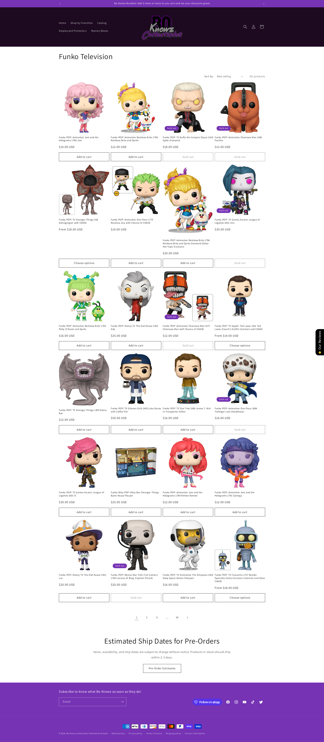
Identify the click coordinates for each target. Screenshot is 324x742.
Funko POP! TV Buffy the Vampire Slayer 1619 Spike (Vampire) (188, 139)
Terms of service (154, 733)
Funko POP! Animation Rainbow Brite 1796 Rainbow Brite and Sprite (134, 139)
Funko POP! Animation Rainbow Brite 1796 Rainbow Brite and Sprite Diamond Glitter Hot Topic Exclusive (186, 243)
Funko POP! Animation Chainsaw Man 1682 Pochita (238, 139)
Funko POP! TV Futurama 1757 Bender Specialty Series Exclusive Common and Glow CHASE (240, 578)
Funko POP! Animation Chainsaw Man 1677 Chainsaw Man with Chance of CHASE (186, 328)
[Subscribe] (122, 701)
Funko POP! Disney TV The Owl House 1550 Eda (134, 328)
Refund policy (118, 733)
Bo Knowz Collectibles (77, 733)
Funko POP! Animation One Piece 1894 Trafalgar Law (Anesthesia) (236, 410)
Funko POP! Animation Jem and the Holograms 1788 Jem (78, 139)
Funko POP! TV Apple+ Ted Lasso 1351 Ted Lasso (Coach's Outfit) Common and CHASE (239, 328)
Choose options (84, 263)
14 (177, 617)
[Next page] (187, 617)
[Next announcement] (264, 3)
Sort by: (208, 76)
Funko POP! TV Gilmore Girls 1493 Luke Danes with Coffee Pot (136, 410)
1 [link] (136, 617)
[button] (245, 27)
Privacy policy (135, 733)
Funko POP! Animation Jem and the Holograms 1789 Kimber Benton (182, 494)
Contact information (195, 733)
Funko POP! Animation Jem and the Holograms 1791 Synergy (234, 494)
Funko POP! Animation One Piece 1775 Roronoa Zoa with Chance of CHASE (132, 221)
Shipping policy (173, 733)
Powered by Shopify (98, 733)
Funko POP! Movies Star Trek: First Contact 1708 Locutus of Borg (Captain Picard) (134, 576)
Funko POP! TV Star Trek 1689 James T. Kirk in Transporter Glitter (187, 410)
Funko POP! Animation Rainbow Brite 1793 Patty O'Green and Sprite (82, 328)
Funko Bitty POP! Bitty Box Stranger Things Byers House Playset (135, 494)
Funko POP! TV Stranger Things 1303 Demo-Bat (83, 412)
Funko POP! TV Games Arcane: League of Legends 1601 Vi (81, 494)
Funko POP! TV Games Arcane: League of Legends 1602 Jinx (237, 221)
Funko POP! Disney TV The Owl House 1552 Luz (82, 576)
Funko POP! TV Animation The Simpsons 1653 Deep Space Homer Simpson (188, 576)
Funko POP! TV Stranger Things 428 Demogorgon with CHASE (78, 221)
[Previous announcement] (60, 3)
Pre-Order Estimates (162, 668)
